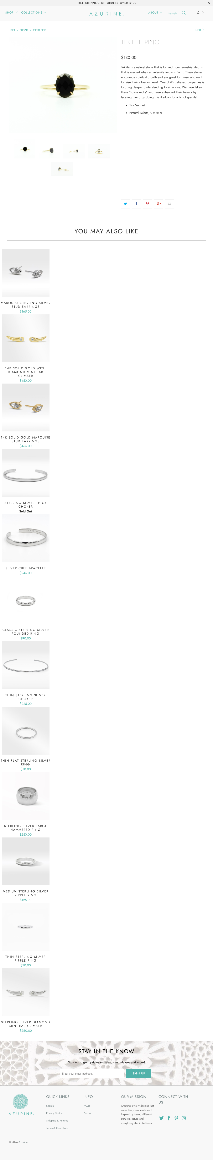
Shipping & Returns (57, 1121)
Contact (88, 1113)
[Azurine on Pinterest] (176, 1118)
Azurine (23, 1142)
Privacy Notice (54, 1113)
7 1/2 (162, 131)
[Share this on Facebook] (136, 203)
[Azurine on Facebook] (169, 1118)
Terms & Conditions (57, 1128)
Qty (124, 143)
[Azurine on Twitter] (162, 1118)
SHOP (10, 12)
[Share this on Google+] (158, 203)
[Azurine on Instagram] (184, 1118)
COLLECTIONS (32, 12)
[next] (111, 85)
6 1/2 (137, 131)
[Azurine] (106, 13)
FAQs (87, 1106)
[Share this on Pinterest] (147, 203)
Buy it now (163, 176)
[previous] (14, 85)
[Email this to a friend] (169, 203)
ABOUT (154, 12)
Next (199, 30)
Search (50, 1106)
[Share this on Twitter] (125, 203)
